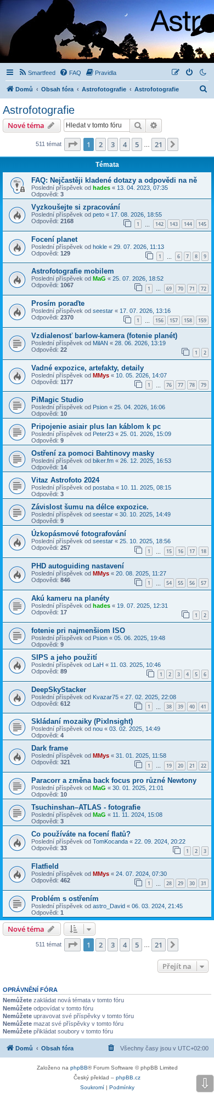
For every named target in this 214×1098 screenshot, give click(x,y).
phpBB (79, 1068)
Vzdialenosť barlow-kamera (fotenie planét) (104, 336)
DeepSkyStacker (58, 689)
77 (180, 384)
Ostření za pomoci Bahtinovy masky (92, 453)
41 (203, 706)
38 (169, 706)
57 (203, 582)
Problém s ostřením (65, 898)
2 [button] (101, 144)
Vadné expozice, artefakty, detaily (87, 368)
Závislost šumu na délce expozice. (90, 507)
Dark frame (49, 748)
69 (169, 288)
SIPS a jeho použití (64, 657)
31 (203, 883)
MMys (101, 375)
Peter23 (103, 434)
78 (192, 384)
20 (180, 765)
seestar (103, 310)
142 (159, 224)
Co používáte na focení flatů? (81, 834)
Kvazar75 (106, 697)
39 (180, 706)
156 (159, 320)
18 (203, 551)
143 (174, 224)
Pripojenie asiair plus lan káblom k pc (96, 426)
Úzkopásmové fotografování (78, 534)
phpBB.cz (128, 1077)
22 (203, 765)
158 (188, 320)
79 (203, 384)
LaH (98, 664)
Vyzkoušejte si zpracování (75, 207)
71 (192, 288)
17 (192, 551)
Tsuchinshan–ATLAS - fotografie (85, 807)
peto (98, 214)
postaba (103, 487)
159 (202, 320)
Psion (100, 407)
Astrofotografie (39, 110)
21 (192, 765)
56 (192, 582)
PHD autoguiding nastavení (77, 566)
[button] (72, 144)
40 (192, 706)
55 (180, 582)
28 (169, 883)
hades (101, 187)
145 (202, 224)
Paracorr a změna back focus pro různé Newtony (113, 780)
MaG (99, 278)
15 (169, 551)
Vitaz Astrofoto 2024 (65, 480)
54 (169, 582)
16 (180, 551)
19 (169, 765)
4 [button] (125, 144)
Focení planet (54, 239)
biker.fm (103, 460)
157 (174, 320)
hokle (100, 246)
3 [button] (113, 144)
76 (169, 384)
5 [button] (137, 144)
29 (180, 883)
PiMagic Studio (57, 400)
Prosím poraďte (58, 303)
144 (188, 224)
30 (192, 883)
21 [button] (158, 144)
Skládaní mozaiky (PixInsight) (82, 721)
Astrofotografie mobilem (72, 271)
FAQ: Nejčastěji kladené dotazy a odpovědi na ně (114, 180)
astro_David (109, 906)
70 (180, 288)
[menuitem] (36, 72)
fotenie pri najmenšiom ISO (78, 630)
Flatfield (45, 866)
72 (203, 288)
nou (98, 728)
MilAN (100, 343)
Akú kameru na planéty (70, 598)
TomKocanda (110, 841)
